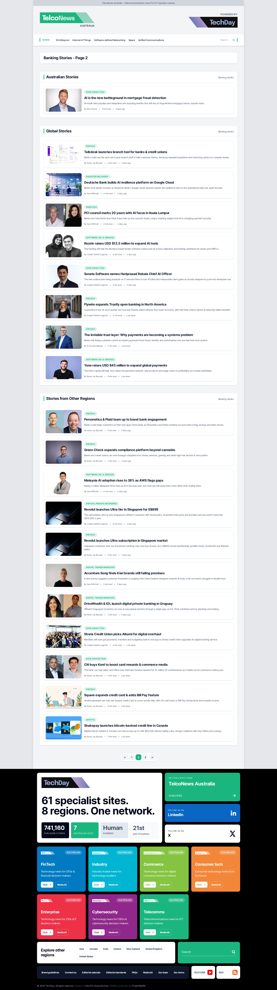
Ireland (117, 948)
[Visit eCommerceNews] (154, 853)
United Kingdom (153, 948)
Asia (81, 948)
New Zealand (133, 948)
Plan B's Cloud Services (97, 985)
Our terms (179, 972)
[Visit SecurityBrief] (103, 900)
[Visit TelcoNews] (154, 900)
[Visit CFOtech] (52, 853)
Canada (93, 948)
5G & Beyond (62, 40)
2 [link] (138, 757)
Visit (45, 884)
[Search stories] (233, 952)
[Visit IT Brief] (52, 900)
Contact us (70, 972)
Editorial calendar (91, 972)
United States (86, 956)
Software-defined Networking (109, 40)
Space (132, 40)
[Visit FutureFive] (206, 853)
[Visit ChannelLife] (103, 853)
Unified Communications (151, 40)
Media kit (62, 884)
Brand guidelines (50, 972)
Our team (163, 972)
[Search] (234, 40)
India (105, 948)
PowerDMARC (139, 985)
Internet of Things (81, 40)
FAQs (135, 972)
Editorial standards (116, 972)
